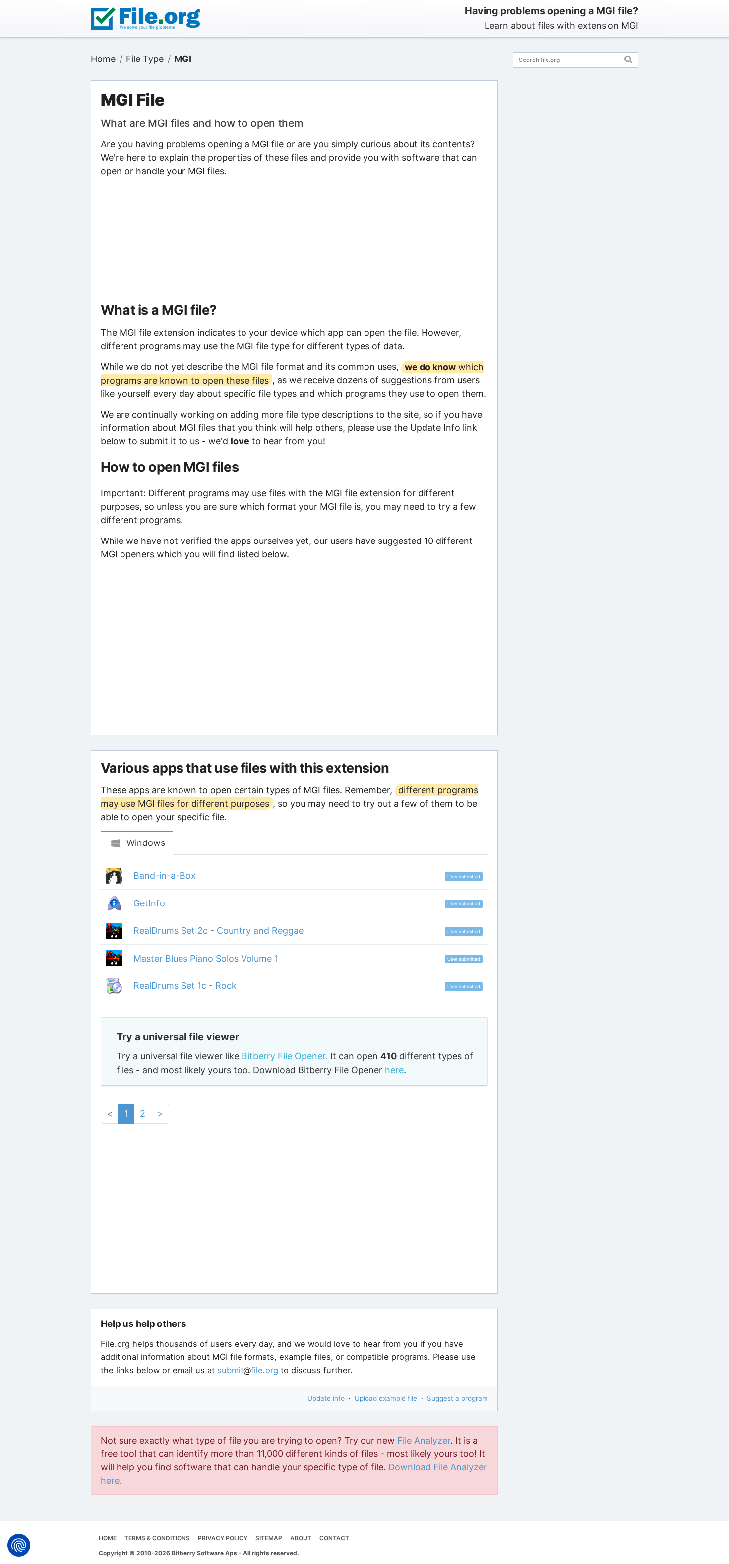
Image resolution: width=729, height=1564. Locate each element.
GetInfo (149, 903)
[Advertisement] (294, 240)
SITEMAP (268, 1538)
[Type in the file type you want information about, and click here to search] (628, 58)
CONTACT (334, 1538)
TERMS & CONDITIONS (157, 1538)
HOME (108, 1538)
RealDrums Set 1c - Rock (185, 985)
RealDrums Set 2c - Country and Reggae (218, 930)
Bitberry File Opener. (285, 1056)
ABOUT (300, 1538)
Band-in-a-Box (164, 875)
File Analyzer (423, 1440)
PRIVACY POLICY (222, 1538)
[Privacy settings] (18, 1545)
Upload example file (386, 1398)
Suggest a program (457, 1398)
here (394, 1070)
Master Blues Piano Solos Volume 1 (205, 958)
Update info (326, 1398)
